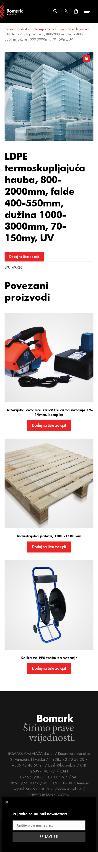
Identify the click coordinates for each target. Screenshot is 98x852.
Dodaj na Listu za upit (24, 257)
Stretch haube (77, 29)
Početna (10, 29)
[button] (86, 58)
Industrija (25, 29)
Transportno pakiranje (49, 29)
